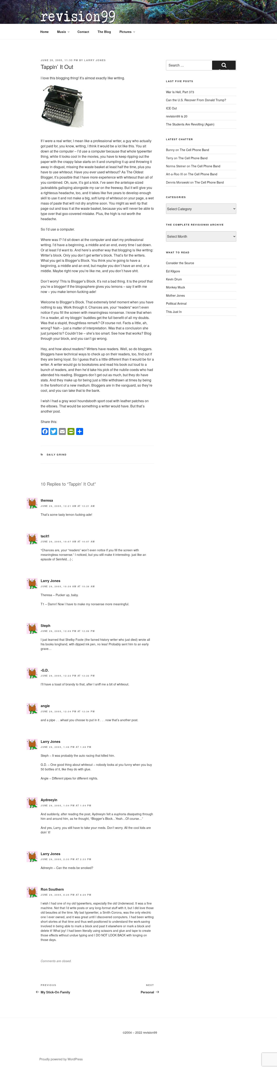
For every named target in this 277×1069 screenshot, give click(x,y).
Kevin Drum (174, 279)
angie (45, 705)
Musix (61, 31)
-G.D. (45, 670)
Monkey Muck (175, 287)
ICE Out (171, 108)
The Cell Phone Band (194, 150)
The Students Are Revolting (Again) (190, 124)
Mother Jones (175, 295)
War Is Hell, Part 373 (180, 92)
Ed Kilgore (173, 271)
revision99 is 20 (176, 116)
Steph (45, 625)
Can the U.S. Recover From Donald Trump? (196, 100)
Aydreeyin (49, 799)
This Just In (174, 311)
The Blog (104, 31)
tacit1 (45, 536)
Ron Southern (52, 889)
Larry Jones (95, 60)
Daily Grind (57, 454)
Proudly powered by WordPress (61, 1059)
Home (44, 31)
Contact (83, 31)
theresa (47, 500)
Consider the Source (180, 263)
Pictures (125, 31)
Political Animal (176, 303)
